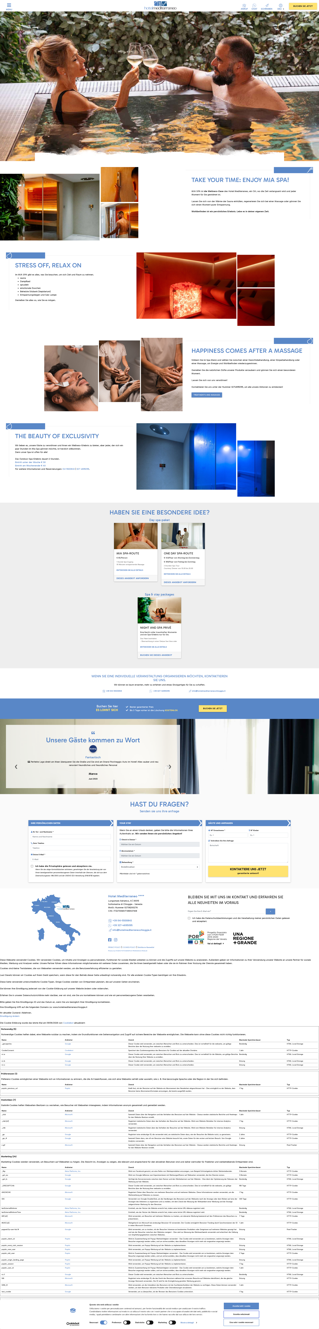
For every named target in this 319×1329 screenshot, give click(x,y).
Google (68, 1044)
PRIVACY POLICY (114, 947)
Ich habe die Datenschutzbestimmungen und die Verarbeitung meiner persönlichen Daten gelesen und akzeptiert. (241, 918)
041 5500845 (69, 469)
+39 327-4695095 (161, 691)
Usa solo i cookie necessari (241, 1322)
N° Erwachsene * (218, 830)
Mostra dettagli (187, 1323)
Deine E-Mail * (39, 855)
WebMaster (146, 947)
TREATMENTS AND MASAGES (207, 395)
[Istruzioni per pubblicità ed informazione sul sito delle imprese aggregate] (222, 936)
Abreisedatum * (128, 851)
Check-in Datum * (128, 840)
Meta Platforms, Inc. (73, 1171)
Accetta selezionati (241, 1314)
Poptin (67, 1088)
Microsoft (69, 1114)
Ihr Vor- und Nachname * (43, 832)
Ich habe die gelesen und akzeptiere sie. (71, 866)
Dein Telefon (38, 843)
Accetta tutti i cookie (241, 1306)
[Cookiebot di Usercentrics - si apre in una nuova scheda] (73, 1324)
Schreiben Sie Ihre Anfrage (222, 841)
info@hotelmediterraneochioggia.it (208, 691)
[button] (16, 766)
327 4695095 (83, 469)
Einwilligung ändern (9, 1016)
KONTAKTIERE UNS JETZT (248, 871)
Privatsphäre (55, 866)
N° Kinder (255, 830)
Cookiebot (68, 1022)
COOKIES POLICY (129, 947)
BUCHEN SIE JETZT (303, 6)
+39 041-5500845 (113, 691)
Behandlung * (127, 862)
